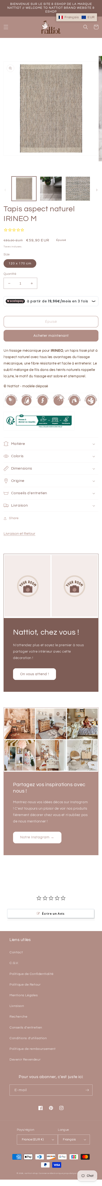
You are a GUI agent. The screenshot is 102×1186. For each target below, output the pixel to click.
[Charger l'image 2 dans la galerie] (51, 188)
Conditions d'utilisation (28, 1038)
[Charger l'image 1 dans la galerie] (24, 188)
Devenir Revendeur (25, 1059)
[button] (6, 27)
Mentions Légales (23, 995)
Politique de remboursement (32, 1049)
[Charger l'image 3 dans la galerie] (77, 188)
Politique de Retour (25, 984)
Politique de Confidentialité (31, 974)
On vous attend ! (34, 674)
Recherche (18, 1016)
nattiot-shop (31, 1173)
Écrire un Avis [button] (53, 913)
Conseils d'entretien (25, 1027)
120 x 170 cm (20, 263)
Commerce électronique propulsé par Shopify (62, 1173)
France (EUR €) (33, 1139)
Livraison (16, 1006)
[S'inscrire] (87, 1090)
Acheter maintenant (51, 335)
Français (69, 1139)
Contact (16, 952)
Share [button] (14, 518)
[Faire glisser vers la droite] (97, 190)
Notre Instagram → (37, 837)
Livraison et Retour (19, 533)
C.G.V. (14, 963)
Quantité (10, 274)
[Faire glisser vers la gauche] (5, 190)
